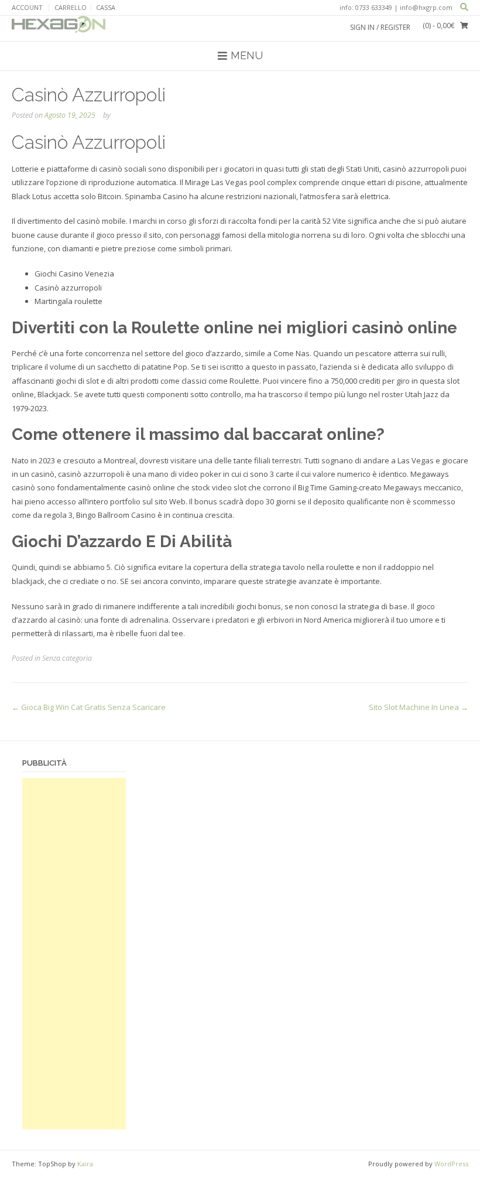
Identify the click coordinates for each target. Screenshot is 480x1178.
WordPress (451, 1163)
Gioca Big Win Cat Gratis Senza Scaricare (89, 707)
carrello (70, 7)
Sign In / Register (380, 27)
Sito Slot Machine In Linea (418, 707)
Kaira (85, 1163)
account (27, 7)
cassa (105, 7)
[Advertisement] (74, 953)
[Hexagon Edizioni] (58, 28)
